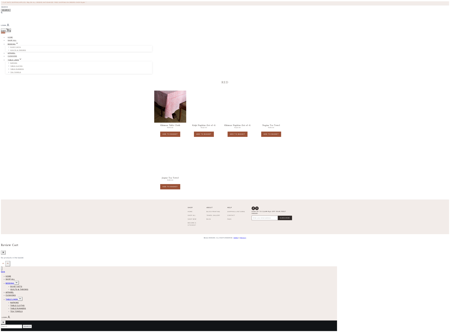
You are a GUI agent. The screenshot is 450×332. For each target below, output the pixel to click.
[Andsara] (14, 21)
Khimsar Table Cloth (170, 125)
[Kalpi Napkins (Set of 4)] (204, 107)
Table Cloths (16, 66)
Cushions (12, 56)
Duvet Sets (15, 47)
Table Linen (12, 299)
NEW (3, 33)
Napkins (13, 63)
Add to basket (170, 134)
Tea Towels (15, 72)
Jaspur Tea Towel (170, 178)
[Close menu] (1, 268)
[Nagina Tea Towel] (271, 107)
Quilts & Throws (18, 50)
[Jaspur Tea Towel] (170, 159)
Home (10, 37)
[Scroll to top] (3, 264)
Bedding (10, 283)
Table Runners (17, 69)
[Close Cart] (3, 252)
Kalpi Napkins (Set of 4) (204, 125)
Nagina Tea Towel (271, 125)
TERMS (235, 237)
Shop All (12, 40)
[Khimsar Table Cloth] (170, 107)
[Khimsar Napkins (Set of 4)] (237, 107)
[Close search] (3, 322)
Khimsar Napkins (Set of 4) (237, 125)
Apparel (11, 53)
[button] (253, 208)
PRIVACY (243, 237)
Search (6, 10)
